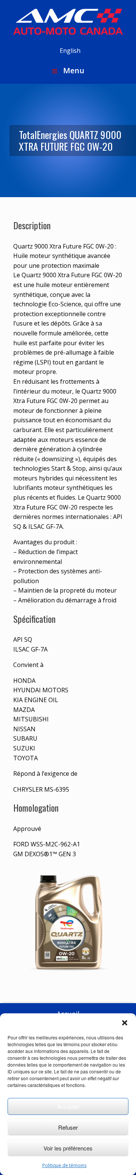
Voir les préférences (68, 1148)
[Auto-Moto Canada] (68, 22)
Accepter (68, 1106)
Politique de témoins (64, 1165)
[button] (124, 1023)
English (70, 50)
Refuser (68, 1127)
